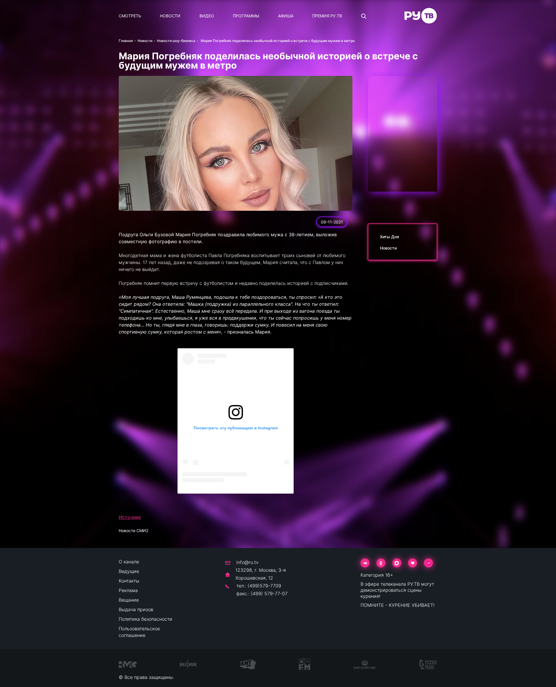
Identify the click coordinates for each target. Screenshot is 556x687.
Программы (246, 15)
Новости (170, 15)
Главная (126, 41)
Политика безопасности (145, 619)
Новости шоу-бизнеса (176, 41)
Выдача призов (136, 609)
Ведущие (129, 571)
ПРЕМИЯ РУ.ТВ (327, 15)
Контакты (129, 581)
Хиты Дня (389, 236)
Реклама (128, 590)
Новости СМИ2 (133, 530)
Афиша (285, 15)
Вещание (129, 600)
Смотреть (130, 15)
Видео (207, 15)
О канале (129, 562)
